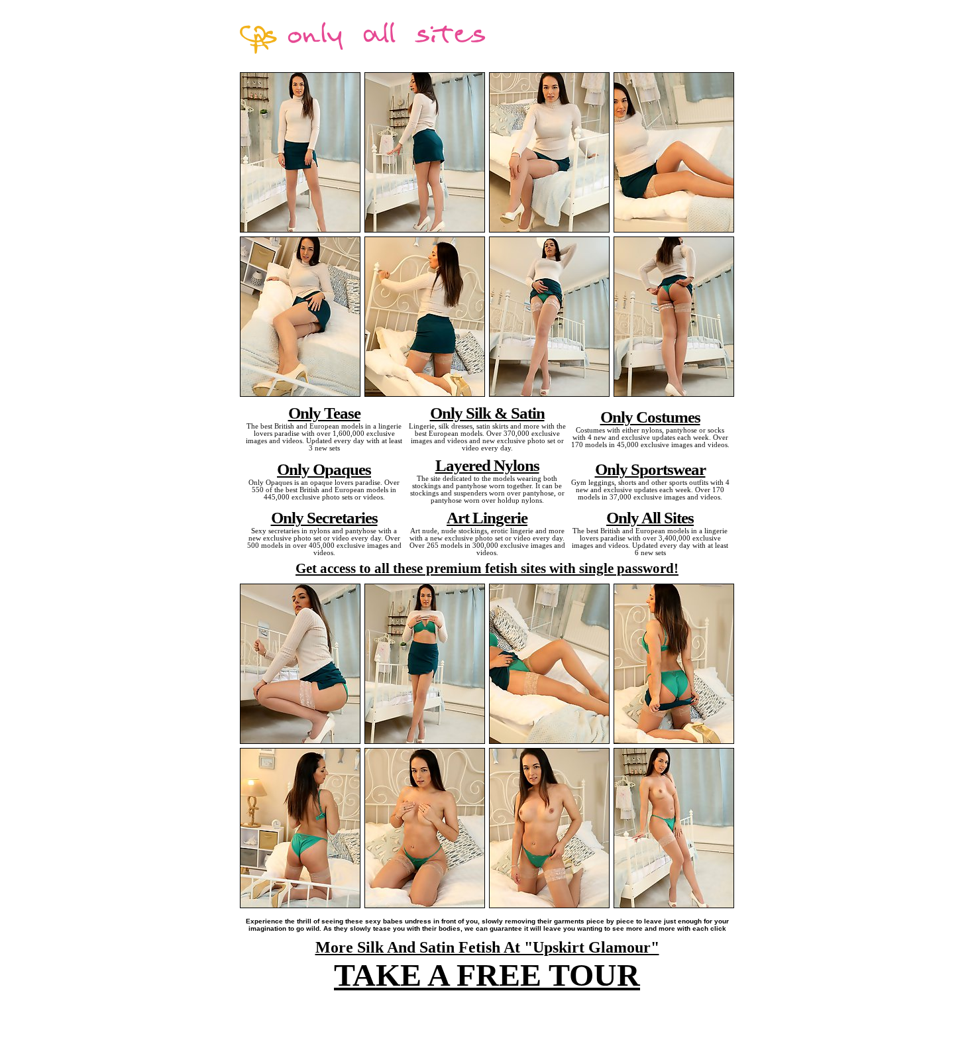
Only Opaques (324, 469)
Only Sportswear (650, 469)
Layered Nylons (487, 465)
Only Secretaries (324, 517)
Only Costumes (650, 416)
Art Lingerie (487, 517)
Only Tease (324, 412)
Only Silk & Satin (487, 412)
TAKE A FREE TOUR (487, 974)
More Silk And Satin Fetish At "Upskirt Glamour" (487, 947)
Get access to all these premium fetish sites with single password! (487, 568)
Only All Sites (650, 517)
